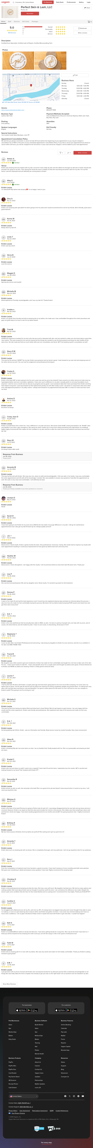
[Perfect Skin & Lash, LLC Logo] (10, 12)
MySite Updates (40, 1084)
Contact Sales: (19, 1103)
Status (63, 1062)
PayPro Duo (12, 1069)
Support (63, 1066)
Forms (63, 1039)
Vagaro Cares (39, 1073)
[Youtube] (82, 1096)
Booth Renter (39, 1024)
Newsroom (64, 1073)
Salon (10, 1024)
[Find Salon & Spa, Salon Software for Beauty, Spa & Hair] (5, 2)
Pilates (37, 1050)
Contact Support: (21, 1107)
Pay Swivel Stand (14, 1076)
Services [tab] (17, 21)
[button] (82, 28)
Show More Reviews (9, 984)
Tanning (37, 1043)
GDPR (51, 1111)
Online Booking (66, 1024)
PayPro (11, 1062)
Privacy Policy (13, 1111)
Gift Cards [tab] (25, 21)
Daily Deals (60, 2)
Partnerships (39, 1080)
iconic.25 (38, 1087)
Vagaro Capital (65, 1046)
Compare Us (65, 1076)
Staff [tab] (9, 21)
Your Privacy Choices (18, 1113)
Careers (37, 1066)
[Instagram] (74, 1096)
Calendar (64, 1028)
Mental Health (39, 1054)
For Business (48, 2)
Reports (63, 1043)
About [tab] (3, 21)
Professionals (71, 2)
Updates (37, 1076)
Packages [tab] (35, 21)
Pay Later (64, 1032)
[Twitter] (69, 1096)
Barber (11, 1035)
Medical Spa (12, 1032)
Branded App (65, 1050)
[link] (22, 30)
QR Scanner (12, 1080)
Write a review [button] (82, 153)
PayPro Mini (12, 1066)
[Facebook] (65, 1096)
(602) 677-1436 (51, 110)
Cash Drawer (13, 1087)
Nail (36, 1046)
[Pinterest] (78, 1096)
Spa (10, 1028)
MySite (63, 1035)
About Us (38, 1062)
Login (88, 2)
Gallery (81, 2)
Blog (62, 1069)
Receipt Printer (13, 1084)
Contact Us (38, 1069)
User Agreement (25, 1111)
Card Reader (13, 1073)
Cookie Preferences (62, 1111)
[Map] (31, 87)
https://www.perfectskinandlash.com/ (12, 110)
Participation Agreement (40, 1111)
